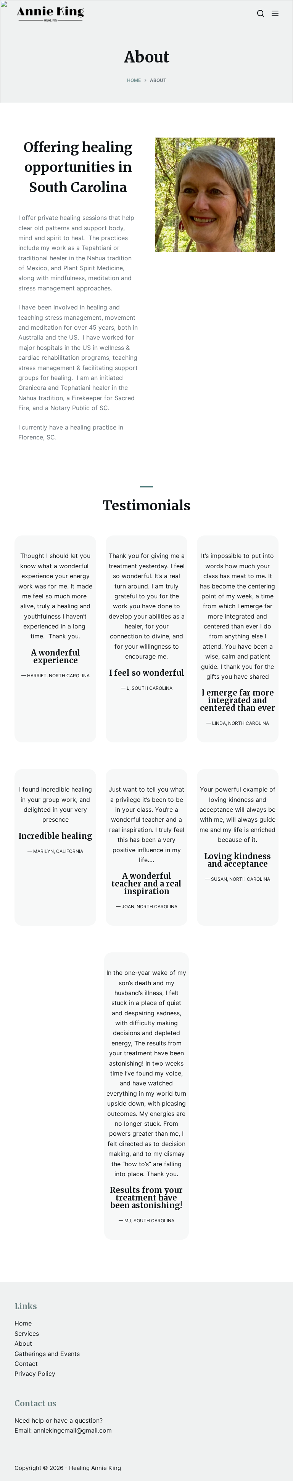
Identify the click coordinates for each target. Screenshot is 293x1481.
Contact (26, 1363)
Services (26, 1333)
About (23, 1343)
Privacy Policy (34, 1373)
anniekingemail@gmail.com (73, 1430)
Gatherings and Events (47, 1354)
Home (23, 1323)
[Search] (260, 13)
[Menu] (275, 13)
